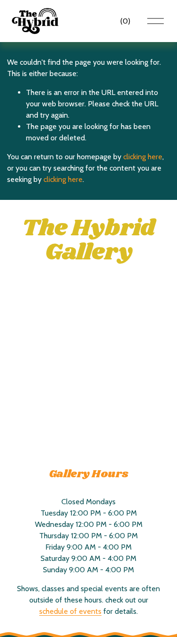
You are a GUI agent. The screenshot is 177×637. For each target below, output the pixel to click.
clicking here (142, 156)
